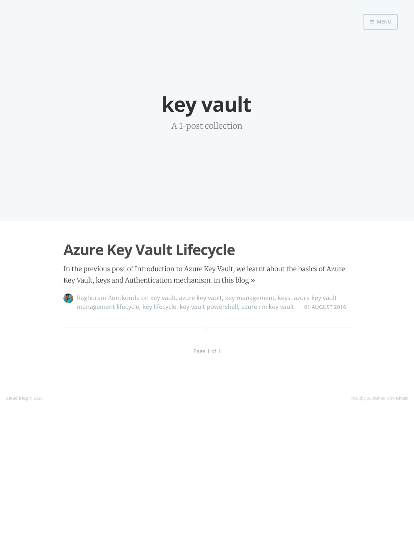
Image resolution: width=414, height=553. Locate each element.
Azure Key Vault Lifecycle (149, 249)
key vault (163, 298)
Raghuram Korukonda (108, 298)
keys (284, 298)
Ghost (402, 398)
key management (250, 298)
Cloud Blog (17, 398)
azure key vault (200, 298)
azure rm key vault (267, 307)
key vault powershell (209, 307)
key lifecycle (159, 307)
